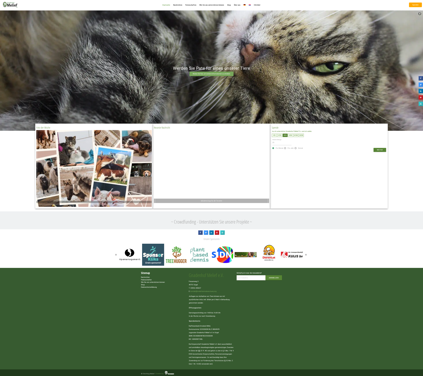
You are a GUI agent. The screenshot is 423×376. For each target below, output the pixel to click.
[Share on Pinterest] (217, 234)
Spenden (415, 5)
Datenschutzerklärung (149, 287)
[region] (211, 70)
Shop (229, 5)
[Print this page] (222, 234)
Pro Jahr (291, 148)
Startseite (166, 5)
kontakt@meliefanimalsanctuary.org (203, 291)
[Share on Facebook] (200, 234)
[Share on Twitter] (206, 234)
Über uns (237, 5)
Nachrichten (177, 5)
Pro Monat (279, 148)
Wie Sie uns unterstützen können (211, 5)
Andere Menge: (277, 139)
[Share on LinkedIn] (421, 92)
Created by (159, 374)
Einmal (300, 148)
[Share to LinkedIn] (211, 234)
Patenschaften (190, 5)
